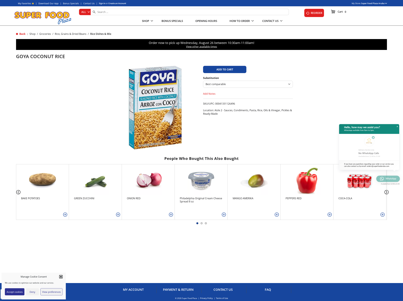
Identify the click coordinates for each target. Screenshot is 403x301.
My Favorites (24, 3)
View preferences (51, 291)
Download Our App (48, 3)
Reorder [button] (316, 13)
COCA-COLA (345, 198)
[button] (60, 276)
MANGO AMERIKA (243, 198)
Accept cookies (15, 291)
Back (22, 34)
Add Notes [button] (209, 93)
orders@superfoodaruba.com (378, 166)
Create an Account (117, 3)
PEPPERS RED (294, 198)
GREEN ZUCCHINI (84, 198)
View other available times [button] (201, 46)
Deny (32, 291)
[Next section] (387, 192)
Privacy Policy (206, 298)
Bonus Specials (71, 3)
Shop (32, 34)
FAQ (268, 290)
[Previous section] (16, 192)
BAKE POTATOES (30, 198)
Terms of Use (222, 298)
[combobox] (85, 12)
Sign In (102, 3)
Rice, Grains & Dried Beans (70, 34)
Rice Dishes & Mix (100, 34)
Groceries (45, 34)
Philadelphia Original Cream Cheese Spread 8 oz (201, 200)
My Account (133, 290)
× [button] (397, 126)
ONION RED (134, 198)
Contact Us (89, 3)
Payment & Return (178, 290)
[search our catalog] (94, 12)
